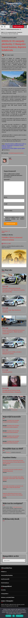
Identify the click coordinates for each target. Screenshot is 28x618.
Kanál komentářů (5, 579)
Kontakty (3, 590)
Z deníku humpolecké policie (9, 37)
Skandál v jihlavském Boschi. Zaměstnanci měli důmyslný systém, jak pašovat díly (13, 290)
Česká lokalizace (5, 582)
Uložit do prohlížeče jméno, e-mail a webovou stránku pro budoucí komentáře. (14, 219)
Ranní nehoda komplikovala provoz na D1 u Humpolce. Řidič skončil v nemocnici (13, 331)
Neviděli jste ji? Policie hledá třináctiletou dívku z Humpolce (11, 391)
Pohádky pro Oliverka (7, 234)
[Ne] (26, 612)
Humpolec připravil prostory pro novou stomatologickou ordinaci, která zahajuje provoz (13, 495)
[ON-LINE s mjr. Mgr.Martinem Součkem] (14, 301)
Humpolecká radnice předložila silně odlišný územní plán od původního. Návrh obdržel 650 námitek (13, 478)
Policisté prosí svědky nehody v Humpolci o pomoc (12, 352)
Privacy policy (19, 615)
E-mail (5, 204)
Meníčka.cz (8, 452)
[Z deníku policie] (14, 362)
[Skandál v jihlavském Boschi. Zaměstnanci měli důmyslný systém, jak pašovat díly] (14, 279)
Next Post (5, 231)
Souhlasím (8, 615)
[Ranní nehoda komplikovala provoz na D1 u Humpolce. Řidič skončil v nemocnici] (14, 321)
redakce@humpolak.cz (17, 507)
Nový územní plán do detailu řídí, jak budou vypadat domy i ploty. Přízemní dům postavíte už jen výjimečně (14, 462)
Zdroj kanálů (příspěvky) (7, 575)
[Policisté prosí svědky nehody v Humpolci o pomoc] (14, 342)
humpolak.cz (14, 3)
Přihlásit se (3, 571)
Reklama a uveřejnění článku (7, 597)
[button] (11, 26)
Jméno (5, 197)
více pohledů (14, 409)
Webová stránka (8, 210)
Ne (13, 615)
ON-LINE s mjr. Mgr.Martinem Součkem (11, 311)
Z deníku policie (7, 372)
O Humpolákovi (4, 593)
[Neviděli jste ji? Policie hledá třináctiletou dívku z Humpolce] (14, 381)
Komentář (7, 179)
